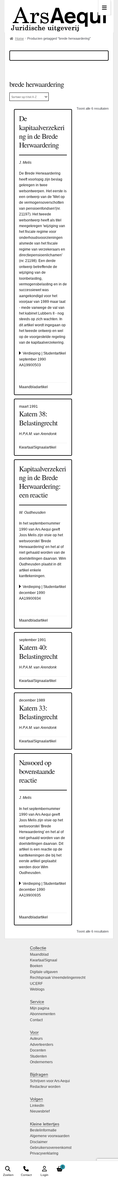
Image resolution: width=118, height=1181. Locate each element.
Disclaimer (39, 1142)
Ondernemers (41, 1062)
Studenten (38, 1056)
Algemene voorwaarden (50, 1136)
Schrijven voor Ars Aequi (50, 1081)
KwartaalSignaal (43, 960)
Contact (36, 1020)
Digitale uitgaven (44, 972)
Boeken (36, 966)
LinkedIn (37, 1105)
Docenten (38, 1050)
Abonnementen (42, 1014)
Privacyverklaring (44, 1153)
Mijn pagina (39, 1008)
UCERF (36, 984)
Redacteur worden (45, 1087)
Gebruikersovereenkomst (50, 1148)
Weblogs (37, 989)
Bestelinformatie (43, 1130)
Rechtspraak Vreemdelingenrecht (57, 978)
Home (19, 38)
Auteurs (36, 1038)
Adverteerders (41, 1045)
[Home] (59, 16)
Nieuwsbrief (40, 1111)
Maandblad (39, 954)
